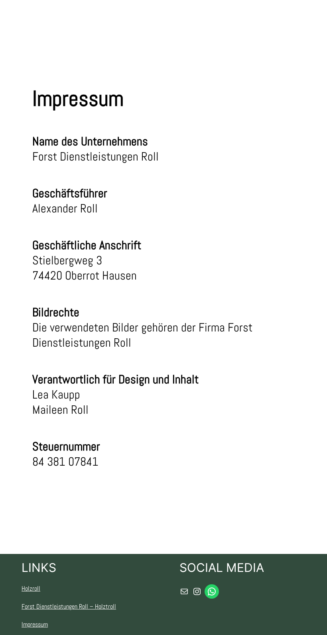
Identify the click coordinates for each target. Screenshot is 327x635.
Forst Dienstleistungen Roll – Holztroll (69, 606)
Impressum (35, 624)
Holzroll (31, 588)
